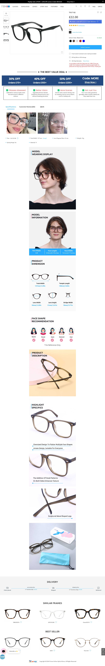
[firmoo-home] (6, 6)
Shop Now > (71, 2)
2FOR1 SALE (44, 6)
